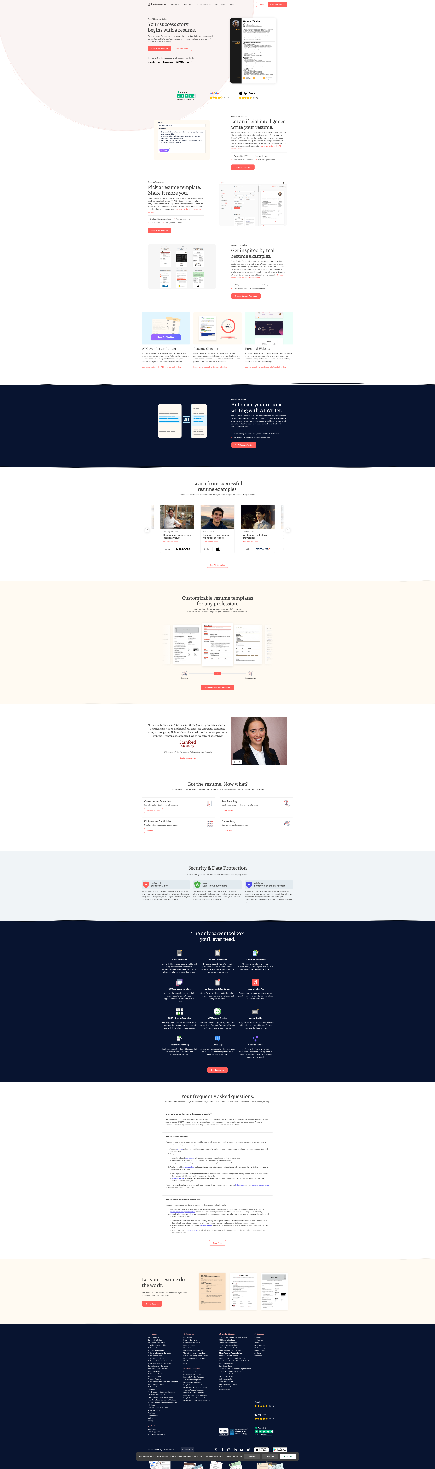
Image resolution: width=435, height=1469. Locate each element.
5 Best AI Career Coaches (228, 1356)
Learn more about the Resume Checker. (210, 367)
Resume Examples (190, 1340)
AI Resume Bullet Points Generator (160, 1361)
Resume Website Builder (157, 1342)
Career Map (152, 1389)
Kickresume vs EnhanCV (228, 1384)
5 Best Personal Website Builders (231, 1353)
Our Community (189, 1361)
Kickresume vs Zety (226, 1379)
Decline (252, 1456)
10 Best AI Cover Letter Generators (232, 1348)
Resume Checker (154, 1371)
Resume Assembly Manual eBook (195, 1356)
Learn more (237, 1456)
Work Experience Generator (158, 1369)
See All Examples (217, 565)
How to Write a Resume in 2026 (231, 1371)
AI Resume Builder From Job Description (163, 1382)
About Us (257, 1337)
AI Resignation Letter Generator (159, 1353)
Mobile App (152, 1429)
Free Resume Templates (192, 1382)
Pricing (233, 4)
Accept (289, 1456)
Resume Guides (189, 1345)
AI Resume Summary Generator (159, 1363)
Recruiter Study (224, 1389)
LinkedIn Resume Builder (157, 1345)
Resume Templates (190, 1372)
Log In (261, 4)
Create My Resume (277, 4)
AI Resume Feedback (156, 1387)
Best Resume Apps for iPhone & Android (234, 1361)
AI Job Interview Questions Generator (161, 1392)
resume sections (188, 1167)
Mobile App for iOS (155, 1432)
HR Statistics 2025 (226, 1376)
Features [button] (173, 4)
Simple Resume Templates (193, 1385)
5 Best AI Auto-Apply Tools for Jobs (232, 1358)
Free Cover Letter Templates (193, 1393)
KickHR (150, 1418)
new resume (189, 1158)
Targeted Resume (154, 1379)
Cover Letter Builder (155, 1340)
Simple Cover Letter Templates (195, 1398)
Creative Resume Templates (193, 1390)
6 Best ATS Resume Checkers (230, 1350)
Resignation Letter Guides (193, 1350)
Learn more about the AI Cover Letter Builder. (161, 367)
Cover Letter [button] (202, 4)
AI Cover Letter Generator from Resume (162, 1402)
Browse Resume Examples (246, 296)
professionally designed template (182, 1212)
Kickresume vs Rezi (226, 1382)
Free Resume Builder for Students (160, 1397)
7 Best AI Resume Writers (228, 1345)
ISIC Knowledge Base (227, 1340)
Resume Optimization (156, 1384)
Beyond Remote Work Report (194, 1358)
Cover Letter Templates (192, 1374)
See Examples (182, 48)
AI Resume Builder (155, 1348)
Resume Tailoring (154, 1376)
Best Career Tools (225, 1366)
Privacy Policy (259, 1345)
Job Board (151, 1405)
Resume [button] (187, 4)
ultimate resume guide (260, 1185)
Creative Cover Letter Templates (195, 1395)
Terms (256, 1342)
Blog (185, 1363)
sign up (180, 1149)
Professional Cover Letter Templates (196, 1400)
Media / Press (259, 1350)
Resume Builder (154, 1337)
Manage (270, 1456)
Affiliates (257, 1353)
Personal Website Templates (193, 1377)
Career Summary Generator (158, 1366)
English (187, 1449)
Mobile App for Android (156, 1434)
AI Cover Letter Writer (156, 1350)
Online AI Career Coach (156, 1395)
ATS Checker (220, 4)
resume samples (206, 1225)
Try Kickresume (217, 1070)
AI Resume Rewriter (155, 1356)
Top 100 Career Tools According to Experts (235, 1369)
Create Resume (152, 1304)
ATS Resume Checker (156, 1374)
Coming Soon (153, 1415)
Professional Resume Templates (195, 1387)
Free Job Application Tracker (158, 1408)
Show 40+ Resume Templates (217, 687)
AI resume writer (178, 1178)
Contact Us (258, 1340)
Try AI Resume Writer (244, 445)
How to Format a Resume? (228, 1374)
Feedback (258, 1356)
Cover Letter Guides (190, 1348)
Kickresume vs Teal (226, 1387)
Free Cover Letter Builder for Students (162, 1400)
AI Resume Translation (156, 1358)
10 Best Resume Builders (228, 1342)
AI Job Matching (154, 1410)
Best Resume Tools (226, 1363)
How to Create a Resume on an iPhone (233, 1337)
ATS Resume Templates (192, 1380)
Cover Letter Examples (191, 1342)
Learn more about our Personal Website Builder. (265, 367)
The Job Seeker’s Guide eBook (194, 1353)
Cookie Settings (260, 1348)
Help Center (239, 1185)
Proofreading (152, 1413)
